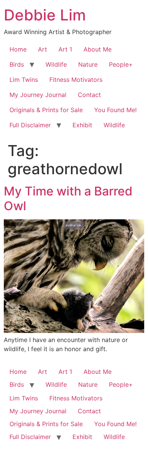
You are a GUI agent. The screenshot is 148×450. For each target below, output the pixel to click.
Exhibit (82, 125)
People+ (121, 64)
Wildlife (56, 64)
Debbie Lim (45, 15)
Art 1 (65, 49)
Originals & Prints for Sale (46, 110)
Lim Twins (23, 79)
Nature (88, 64)
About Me (97, 49)
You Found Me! (115, 110)
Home (18, 49)
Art (42, 49)
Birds (16, 64)
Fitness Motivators (75, 79)
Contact (89, 94)
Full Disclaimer (30, 125)
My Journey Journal (37, 94)
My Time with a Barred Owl (68, 198)
